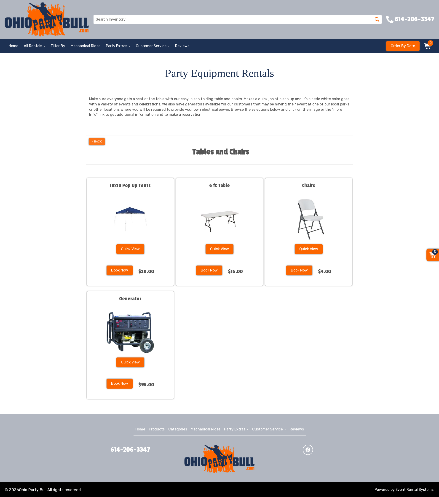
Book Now (119, 270)
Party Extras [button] (117, 46)
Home (13, 46)
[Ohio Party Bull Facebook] (308, 450)
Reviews (182, 46)
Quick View (130, 249)
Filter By (58, 46)
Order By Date (403, 46)
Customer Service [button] (151, 46)
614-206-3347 (130, 450)
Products (157, 429)
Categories (177, 429)
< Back (97, 141)
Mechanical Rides (85, 46)
